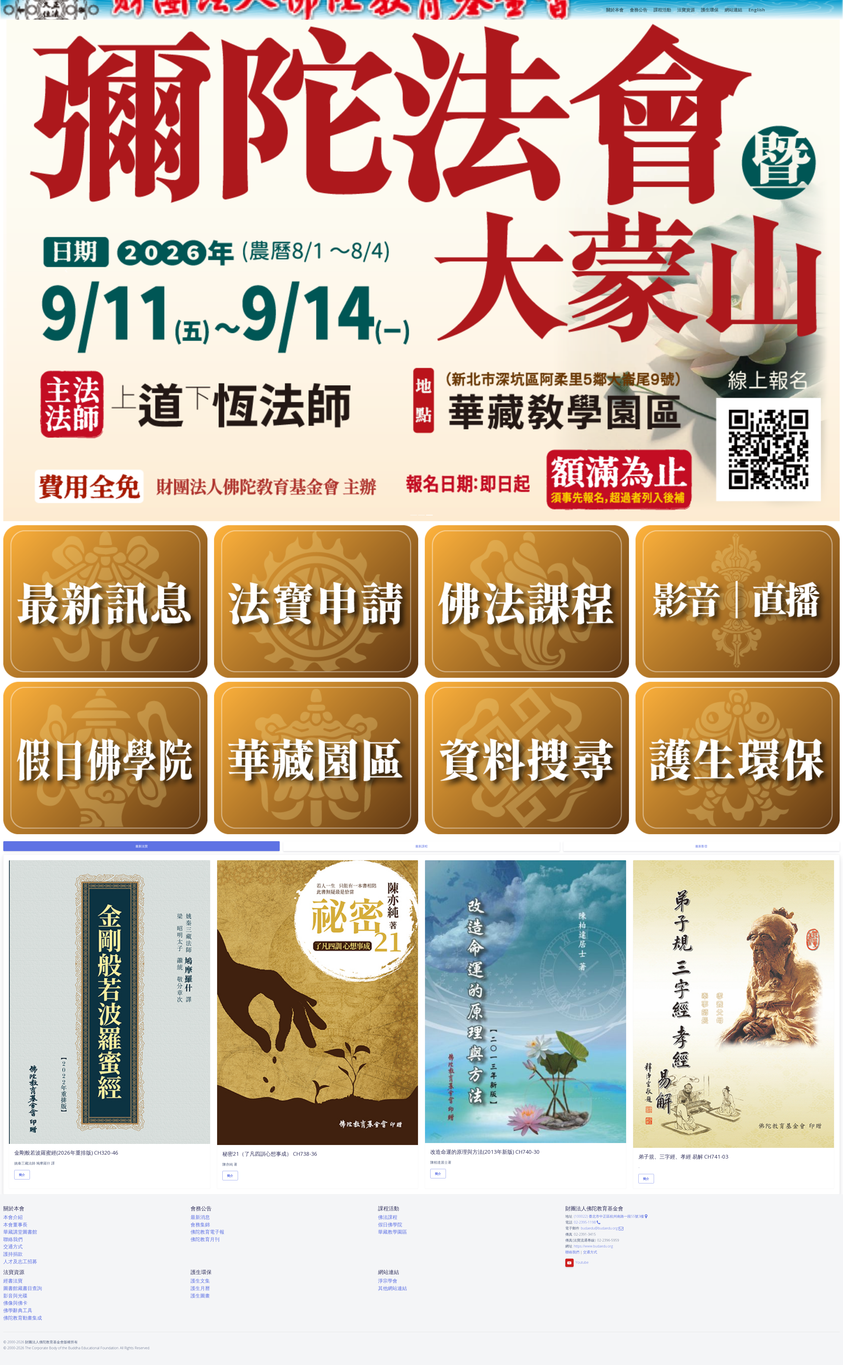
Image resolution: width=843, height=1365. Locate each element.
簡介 (22, 1175)
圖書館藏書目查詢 (22, 1288)
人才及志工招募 (20, 1261)
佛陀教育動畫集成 (22, 1317)
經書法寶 (13, 1280)
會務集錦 (200, 1224)
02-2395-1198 (585, 1222)
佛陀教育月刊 (205, 1239)
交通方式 (13, 1246)
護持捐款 (13, 1254)
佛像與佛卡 (15, 1302)
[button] (614, 10)
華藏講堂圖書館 (20, 1231)
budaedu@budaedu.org (600, 1228)
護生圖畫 (200, 1295)
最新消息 (200, 1217)
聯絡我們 (13, 1239)
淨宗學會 (387, 1280)
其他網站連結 (392, 1288)
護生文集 (200, 1280)
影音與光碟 (15, 1295)
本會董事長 (15, 1224)
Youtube (582, 1262)
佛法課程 (387, 1217)
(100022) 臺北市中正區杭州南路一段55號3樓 (609, 1216)
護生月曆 (200, 1288)
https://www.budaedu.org (593, 1246)
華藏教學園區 (392, 1231)
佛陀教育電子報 (207, 1231)
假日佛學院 (390, 1224)
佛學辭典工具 (17, 1310)
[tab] (141, 846)
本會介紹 (13, 1217)
